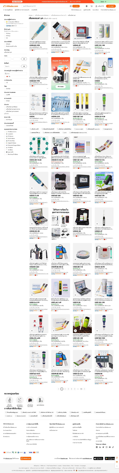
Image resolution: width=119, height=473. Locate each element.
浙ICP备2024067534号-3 (100, 470)
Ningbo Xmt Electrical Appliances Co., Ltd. (38, 202)
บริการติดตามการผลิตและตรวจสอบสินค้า (35, 440)
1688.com (42, 465)
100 (81, 389)
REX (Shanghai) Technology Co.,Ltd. (82, 201)
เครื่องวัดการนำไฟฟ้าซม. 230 (47, 412)
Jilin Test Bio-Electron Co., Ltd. (102, 52)
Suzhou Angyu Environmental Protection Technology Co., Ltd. (38, 48)
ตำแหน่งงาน (6, 436)
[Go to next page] (84, 389)
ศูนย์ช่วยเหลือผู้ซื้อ (77, 427)
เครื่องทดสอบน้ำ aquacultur (94, 129)
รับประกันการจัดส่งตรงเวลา (33, 433)
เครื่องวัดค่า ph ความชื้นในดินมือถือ (52, 132)
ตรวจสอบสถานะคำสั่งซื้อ (102, 433)
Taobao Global (66, 465)
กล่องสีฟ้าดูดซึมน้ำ (87, 412)
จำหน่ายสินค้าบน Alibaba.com (103, 427)
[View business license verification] (74, 470)
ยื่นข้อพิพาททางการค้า (78, 433)
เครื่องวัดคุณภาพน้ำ (75, 416)
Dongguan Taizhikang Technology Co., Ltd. (104, 238)
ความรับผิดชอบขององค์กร (9, 433)
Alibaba (30, 15)
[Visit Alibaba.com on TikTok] (113, 447)
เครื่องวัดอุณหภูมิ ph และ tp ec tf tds (79, 132)
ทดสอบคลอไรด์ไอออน (100, 412)
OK (24, 59)
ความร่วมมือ (99, 441)
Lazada (59, 465)
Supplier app (64, 458)
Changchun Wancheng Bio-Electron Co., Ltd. (60, 50)
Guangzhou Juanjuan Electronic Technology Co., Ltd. (104, 166)
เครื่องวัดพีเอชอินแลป (61, 416)
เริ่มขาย (98, 430)
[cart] (92, 6)
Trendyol (77, 465)
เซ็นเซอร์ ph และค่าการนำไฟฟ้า (29, 412)
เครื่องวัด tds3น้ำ (35, 129)
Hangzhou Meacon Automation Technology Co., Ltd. (82, 48)
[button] (71, 6)
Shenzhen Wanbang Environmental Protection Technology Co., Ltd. (104, 201)
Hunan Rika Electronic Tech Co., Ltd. (60, 122)
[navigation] (15, 202)
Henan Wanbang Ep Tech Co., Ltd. (81, 123)
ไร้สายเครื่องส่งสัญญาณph (12, 412)
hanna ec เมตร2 (79, 129)
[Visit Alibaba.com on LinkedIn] (100, 447)
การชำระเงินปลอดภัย (31, 427)
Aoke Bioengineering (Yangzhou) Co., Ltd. (82, 84)
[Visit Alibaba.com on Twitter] (103, 447)
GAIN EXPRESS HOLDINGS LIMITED (60, 166)
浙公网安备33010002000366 (86, 470)
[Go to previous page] (58, 389)
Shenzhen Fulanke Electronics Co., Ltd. (60, 201)
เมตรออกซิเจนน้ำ (34, 416)
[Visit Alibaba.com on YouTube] (110, 447)
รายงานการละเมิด (77, 442)
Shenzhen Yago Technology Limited (104, 123)
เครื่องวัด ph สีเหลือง (62, 412)
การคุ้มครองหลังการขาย (32, 436)
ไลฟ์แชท (75, 430)
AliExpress (36, 465)
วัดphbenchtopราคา (21, 416)
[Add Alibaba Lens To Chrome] (25, 458)
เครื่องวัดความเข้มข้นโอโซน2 (65, 129)
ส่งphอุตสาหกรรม (108, 129)
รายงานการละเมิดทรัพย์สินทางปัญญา (82, 439)
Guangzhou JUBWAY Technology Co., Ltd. (38, 236)
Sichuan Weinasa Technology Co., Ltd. (104, 87)
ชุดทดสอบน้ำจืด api (35, 132)
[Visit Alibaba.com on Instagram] (107, 447)
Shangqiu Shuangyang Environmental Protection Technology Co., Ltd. (38, 166)
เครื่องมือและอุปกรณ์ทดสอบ (42, 15)
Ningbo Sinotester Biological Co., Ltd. (82, 234)
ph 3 (65, 132)
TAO (72, 465)
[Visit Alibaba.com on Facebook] (97, 447)
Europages (83, 465)
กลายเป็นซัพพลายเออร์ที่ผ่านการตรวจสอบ (105, 437)
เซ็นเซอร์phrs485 (75, 412)
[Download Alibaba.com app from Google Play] (110, 458)
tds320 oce (9, 416)
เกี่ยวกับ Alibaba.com (8, 424)
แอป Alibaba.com (87, 458)
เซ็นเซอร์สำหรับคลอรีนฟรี (48, 129)
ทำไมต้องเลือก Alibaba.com (10, 427)
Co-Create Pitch (7, 430)
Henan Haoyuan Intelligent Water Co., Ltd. (38, 122)
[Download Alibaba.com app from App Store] (98, 458)
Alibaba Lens (8, 458)
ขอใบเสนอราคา (54, 430)
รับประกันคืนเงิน (30, 430)
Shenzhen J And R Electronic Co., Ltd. (38, 273)
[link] (117, 458)
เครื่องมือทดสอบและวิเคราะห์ (58, 15)
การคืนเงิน (75, 436)
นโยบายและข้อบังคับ (31, 444)
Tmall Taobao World (51, 465)
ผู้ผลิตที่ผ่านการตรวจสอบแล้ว (57, 427)
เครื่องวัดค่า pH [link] (71, 15)
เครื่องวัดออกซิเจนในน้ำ (47, 416)
